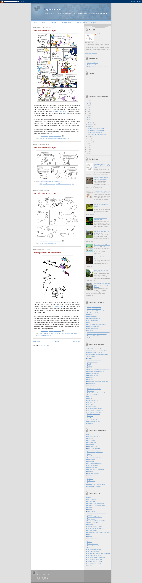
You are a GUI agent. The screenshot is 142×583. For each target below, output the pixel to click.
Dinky (41, 138)
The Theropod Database (93, 414)
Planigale (89, 542)
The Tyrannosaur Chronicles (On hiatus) (97, 557)
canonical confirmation (59, 111)
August (90, 126)
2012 (88, 149)
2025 (88, 102)
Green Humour (91, 455)
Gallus (89, 454)
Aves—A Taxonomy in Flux (94, 360)
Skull (67, 138)
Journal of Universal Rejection (94, 526)
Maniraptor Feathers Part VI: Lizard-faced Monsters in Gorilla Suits (102, 166)
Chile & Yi (89, 314)
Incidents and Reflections (93, 318)
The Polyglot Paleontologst (94, 412)
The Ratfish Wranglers (93, 551)
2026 (88, 100)
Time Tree (90, 417)
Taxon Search (90, 404)
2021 (88, 109)
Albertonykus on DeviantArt (94, 307)
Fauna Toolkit (90, 377)
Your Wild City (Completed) (94, 486)
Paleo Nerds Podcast (92, 538)
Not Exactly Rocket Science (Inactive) (97, 392)
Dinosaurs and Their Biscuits (94, 517)
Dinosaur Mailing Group (93, 326)
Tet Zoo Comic (91, 481)
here (51, 133)
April (89, 140)
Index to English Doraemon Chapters (96, 324)
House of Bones (91, 383)
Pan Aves (89, 396)
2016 (88, 119)
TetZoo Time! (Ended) (92, 320)
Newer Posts (36, 341)
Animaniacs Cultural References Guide (97, 350)
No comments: (57, 136)
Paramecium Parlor (92, 467)
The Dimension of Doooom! (94, 549)
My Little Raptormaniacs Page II (45, 148)
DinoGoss (89, 367)
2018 (88, 115)
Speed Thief (90, 477)
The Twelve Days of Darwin (94, 555)
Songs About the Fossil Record (102, 245)
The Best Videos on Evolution (94, 408)
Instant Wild (90, 524)
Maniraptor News (66, 22)
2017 (88, 117)
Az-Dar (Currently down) (93, 436)
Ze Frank (89, 565)
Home (35, 22)
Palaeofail (89, 536)
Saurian (89, 547)
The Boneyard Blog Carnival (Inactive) (97, 334)
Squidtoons (90, 479)
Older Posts (77, 341)
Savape (38, 335)
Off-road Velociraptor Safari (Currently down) (98, 532)
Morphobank (90, 391)
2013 (88, 147)
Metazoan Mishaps (92, 530)
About (43, 22)
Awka (88, 434)
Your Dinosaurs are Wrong (94, 563)
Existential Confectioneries (94, 450)
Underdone (90, 482)
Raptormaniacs (52, 9)
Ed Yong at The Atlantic (93, 373)
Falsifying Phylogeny (92, 375)
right (63, 113)
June (89, 138)
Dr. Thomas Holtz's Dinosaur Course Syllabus (99, 369)
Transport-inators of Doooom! (94, 561)
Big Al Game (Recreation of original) (96, 505)
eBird (88, 322)
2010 (88, 153)
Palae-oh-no (90, 534)
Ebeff (44, 333)
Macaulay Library (91, 385)
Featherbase (90, 379)
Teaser (45, 335)
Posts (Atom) (45, 345)
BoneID (89, 364)
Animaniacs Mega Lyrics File (94, 352)
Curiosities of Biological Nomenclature (96, 513)
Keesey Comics (91, 459)
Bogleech (89, 509)
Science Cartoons (91, 475)
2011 (88, 151)
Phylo (88, 540)
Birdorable (89, 507)
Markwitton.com (91, 387)
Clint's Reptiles (91, 511)
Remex (76, 333)
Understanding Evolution (93, 421)
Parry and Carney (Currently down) (96, 469)
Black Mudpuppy (91, 442)
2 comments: (57, 181)
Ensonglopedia (91, 518)
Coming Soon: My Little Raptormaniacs (47, 253)
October (90, 122)
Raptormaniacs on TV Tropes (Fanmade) (97, 66)
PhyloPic (89, 398)
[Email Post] (63, 136)
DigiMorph (89, 365)
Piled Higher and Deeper (93, 473)
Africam (89, 497)
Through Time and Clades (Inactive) (96, 310)
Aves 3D (89, 358)
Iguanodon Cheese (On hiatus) (95, 457)
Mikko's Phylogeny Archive (94, 389)
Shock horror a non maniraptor (63, 183)
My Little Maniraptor (48, 138)
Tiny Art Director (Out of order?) (95, 559)
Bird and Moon (91, 440)
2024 (88, 104)
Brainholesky (90, 444)
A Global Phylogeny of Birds (94, 348)
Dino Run (89, 515)
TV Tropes (90, 337)
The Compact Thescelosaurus (95, 410)
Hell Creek (90, 330)
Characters (53, 22)
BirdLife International (92, 362)
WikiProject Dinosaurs (92, 328)
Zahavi (58, 243)
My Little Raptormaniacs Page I (45, 193)
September (91, 124)
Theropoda (90, 416)
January (90, 141)
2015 (88, 143)
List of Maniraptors (81, 22)
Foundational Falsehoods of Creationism (97, 381)
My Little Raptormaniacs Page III (45, 31)
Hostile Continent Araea (93, 522)
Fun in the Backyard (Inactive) (95, 452)
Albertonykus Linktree (92, 63)
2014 (88, 145)
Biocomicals (90, 438)
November (91, 121)
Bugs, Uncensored (92, 446)
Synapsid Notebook (92, 316)
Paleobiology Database (93, 394)
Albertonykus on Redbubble (94, 309)
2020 (88, 111)
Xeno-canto (90, 423)
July (89, 136)
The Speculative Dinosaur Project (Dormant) (98, 553)
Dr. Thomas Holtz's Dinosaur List (95, 371)
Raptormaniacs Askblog (93, 64)
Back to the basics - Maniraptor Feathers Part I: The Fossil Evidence (102, 285)
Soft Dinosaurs (91, 402)
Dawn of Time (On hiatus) (93, 448)
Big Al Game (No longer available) (95, 503)
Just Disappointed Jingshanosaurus (96, 528)
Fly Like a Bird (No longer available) (96, 520)
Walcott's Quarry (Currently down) (96, 484)
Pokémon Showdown (92, 544)
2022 (88, 107)
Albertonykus (100, 33)
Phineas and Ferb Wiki (93, 335)
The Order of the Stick (93, 465)
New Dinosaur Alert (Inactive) (94, 312)
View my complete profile (91, 53)
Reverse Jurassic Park (93, 545)
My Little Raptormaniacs (59, 138)
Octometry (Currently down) (94, 463)
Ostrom (54, 243)
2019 (88, 113)
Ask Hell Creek (91, 501)
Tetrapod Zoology (91, 406)
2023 (88, 105)
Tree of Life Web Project (93, 419)
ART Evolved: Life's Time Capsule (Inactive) (98, 332)
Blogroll (93, 22)
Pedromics (90, 471)
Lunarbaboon (90, 461)
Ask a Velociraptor (91, 499)
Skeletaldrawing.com (92, 400)
